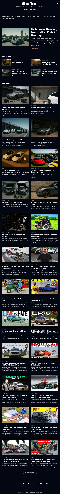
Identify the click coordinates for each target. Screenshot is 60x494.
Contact (12, 484)
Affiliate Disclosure (50, 484)
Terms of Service (32, 484)
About (6, 484)
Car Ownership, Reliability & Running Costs (32, 492)
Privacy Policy (21, 484)
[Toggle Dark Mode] (57, 3)
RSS (41, 484)
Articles (26, 9)
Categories (33, 9)
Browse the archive (30, 472)
